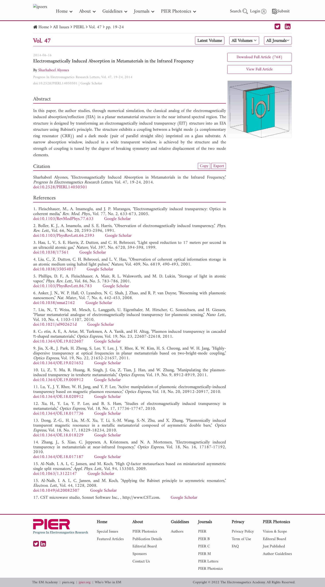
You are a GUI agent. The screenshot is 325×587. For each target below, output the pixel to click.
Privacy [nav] (238, 522)
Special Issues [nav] (107, 531)
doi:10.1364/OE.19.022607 (58, 341)
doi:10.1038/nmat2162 (54, 303)
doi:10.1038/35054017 (54, 269)
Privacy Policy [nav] (243, 531)
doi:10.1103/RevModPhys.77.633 (63, 219)
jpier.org (84, 582)
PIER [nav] (202, 531)
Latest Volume (209, 40)
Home (43, 27)
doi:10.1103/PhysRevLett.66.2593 (63, 236)
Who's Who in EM (108, 582)
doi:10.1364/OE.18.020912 (58, 397)
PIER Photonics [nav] (176, 11)
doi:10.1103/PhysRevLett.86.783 (62, 286)
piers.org (68, 582)
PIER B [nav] (204, 539)
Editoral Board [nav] (274, 539)
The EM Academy (45, 582)
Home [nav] (62, 11)
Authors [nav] (177, 531)
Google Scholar (91, 83)
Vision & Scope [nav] (275, 531)
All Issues (61, 27)
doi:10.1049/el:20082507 (56, 491)
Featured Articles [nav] (110, 539)
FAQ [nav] (235, 546)
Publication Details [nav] (147, 539)
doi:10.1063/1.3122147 (55, 474)
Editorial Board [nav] (144, 546)
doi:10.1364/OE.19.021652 (58, 363)
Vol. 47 (95, 27)
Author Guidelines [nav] (277, 553)
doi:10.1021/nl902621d (55, 325)
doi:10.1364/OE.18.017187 (58, 457)
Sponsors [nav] (139, 553)
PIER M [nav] (204, 553)
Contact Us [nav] (141, 561)
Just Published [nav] (274, 546)
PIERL (79, 27)
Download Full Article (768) (259, 57)
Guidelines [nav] (112, 11)
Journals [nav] (141, 11)
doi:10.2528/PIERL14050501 (55, 83)
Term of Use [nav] (241, 539)
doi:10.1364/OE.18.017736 (58, 414)
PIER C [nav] (204, 546)
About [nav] (85, 11)
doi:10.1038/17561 (51, 252)
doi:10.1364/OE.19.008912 (58, 380)
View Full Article (259, 69)
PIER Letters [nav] (208, 561)
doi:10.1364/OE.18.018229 (58, 435)
